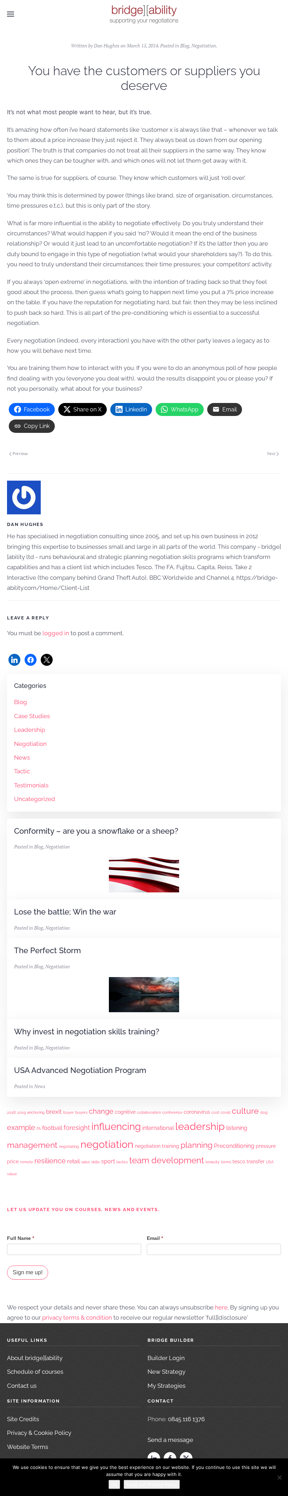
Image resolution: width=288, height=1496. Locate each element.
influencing (116, 1126)
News (22, 757)
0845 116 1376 (186, 1419)
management (32, 1145)
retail (73, 1161)
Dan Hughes (106, 45)
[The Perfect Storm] (144, 978)
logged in (55, 633)
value (12, 1174)
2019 (21, 1112)
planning (196, 1145)
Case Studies (32, 716)
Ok (114, 1484)
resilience (50, 1161)
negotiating (69, 1146)
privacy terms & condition (77, 1317)
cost (215, 1112)
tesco (239, 1161)
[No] (279, 1477)
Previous (20, 453)
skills (95, 1162)
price (13, 1161)
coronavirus (197, 1112)
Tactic (22, 771)
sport (108, 1161)
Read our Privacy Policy (151, 1484)
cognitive (125, 1112)
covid (225, 1112)
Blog (184, 45)
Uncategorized (34, 798)
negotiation (106, 1144)
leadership (200, 1126)
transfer (255, 1161)
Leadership (29, 729)
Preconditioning (234, 1146)
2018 (11, 1112)
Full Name (20, 1238)
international (158, 1128)
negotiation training (157, 1146)
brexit (54, 1111)
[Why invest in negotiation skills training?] (144, 1038)
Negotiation (203, 45)
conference (172, 1112)
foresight (77, 1127)
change (101, 1111)
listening (236, 1128)
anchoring (36, 1112)
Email (155, 1238)
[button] (10, 14)
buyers (81, 1112)
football (52, 1128)
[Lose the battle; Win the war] (144, 918)
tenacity (212, 1162)
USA (270, 1162)
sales (85, 1162)
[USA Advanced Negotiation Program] (144, 1077)
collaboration (149, 1112)
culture (245, 1111)
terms (226, 1162)
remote (26, 1162)
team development (166, 1160)
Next (271, 453)
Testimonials (31, 785)
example (21, 1128)
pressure (266, 1146)
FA (39, 1128)
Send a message (170, 1439)
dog (264, 1112)
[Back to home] (144, 14)
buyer (68, 1112)
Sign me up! (27, 1272)
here (221, 1307)
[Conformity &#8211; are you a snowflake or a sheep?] (144, 859)
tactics (122, 1162)
